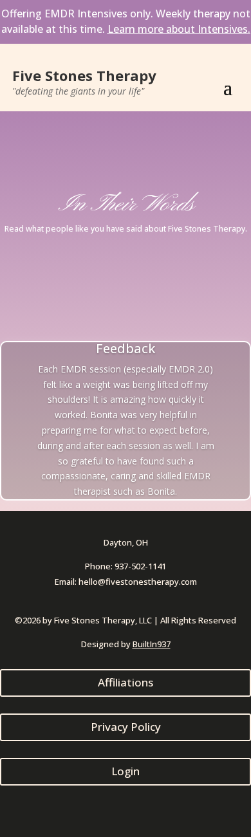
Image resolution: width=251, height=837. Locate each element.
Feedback (125, 348)
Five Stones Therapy (84, 75)
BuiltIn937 (152, 644)
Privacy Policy (126, 726)
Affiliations (125, 682)
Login (125, 771)
